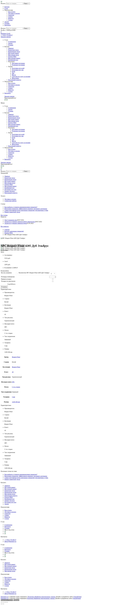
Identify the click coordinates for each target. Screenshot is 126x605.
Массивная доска (13, 55)
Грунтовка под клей (18, 68)
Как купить (11, 12)
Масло (14, 75)
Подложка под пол (10, 189)
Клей (13, 71)
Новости (11, 18)
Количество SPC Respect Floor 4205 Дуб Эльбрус (34, 273)
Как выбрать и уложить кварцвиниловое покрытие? (20, 207)
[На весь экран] (5, 602)
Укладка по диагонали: (8, 281)
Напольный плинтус (14, 80)
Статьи (10, 20)
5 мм (13, 397)
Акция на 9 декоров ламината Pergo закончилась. (19, 221)
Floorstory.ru (4, 597)
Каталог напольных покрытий (14, 231)
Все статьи (4, 215)
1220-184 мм (16, 402)
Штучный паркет (13, 53)
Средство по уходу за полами (21, 76)
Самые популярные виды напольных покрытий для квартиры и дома (26, 210)
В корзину (4, 287)
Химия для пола (9, 191)
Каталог (7, 7)
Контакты (7, 25)
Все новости (5, 226)
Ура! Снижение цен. (10, 220)
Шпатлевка (15, 78)
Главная (6, 229)
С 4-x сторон (16, 387)
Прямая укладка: (6, 279)
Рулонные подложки (18, 65)
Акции (6, 22)
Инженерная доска (14, 51)
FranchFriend (77, 597)
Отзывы (7, 23)
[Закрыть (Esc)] (1, 602)
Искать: (3, 3)
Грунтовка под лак (18, 70)
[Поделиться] (3, 602)
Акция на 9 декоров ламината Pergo (15, 223)
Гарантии (11, 15)
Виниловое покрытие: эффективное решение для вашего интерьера (25, 209)
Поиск (25, 3)
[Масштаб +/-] (7, 602)
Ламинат (11, 48)
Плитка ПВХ (12, 56)
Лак (13, 73)
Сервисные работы (10, 201)
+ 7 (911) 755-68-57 (7, 35)
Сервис (10, 17)
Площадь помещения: (8, 277)
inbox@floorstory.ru (10, 541)
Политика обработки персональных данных (42, 597)
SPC (13, 382)
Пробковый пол (13, 60)
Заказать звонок (6, 37)
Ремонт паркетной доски (12, 212)
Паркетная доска (13, 50)
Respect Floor (16, 357)
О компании (12, 41)
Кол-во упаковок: (6, 273)
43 (12, 372)
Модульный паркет (14, 58)
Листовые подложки (18, 63)
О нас (6, 8)
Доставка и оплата (14, 13)
